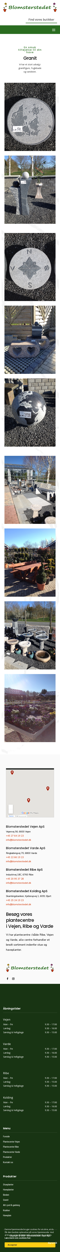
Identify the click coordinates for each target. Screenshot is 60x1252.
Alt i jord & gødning (11, 1205)
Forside (6, 1136)
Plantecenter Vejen (11, 1141)
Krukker (6, 1210)
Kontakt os (8, 1162)
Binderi (6, 1194)
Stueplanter (8, 1184)
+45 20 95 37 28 (15, 878)
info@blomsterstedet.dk (18, 839)
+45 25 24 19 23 (15, 900)
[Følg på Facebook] (7, 978)
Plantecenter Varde (11, 1152)
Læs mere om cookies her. (18, 1237)
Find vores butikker (41, 19)
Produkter (7, 1157)
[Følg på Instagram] (13, 978)
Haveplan (7, 1215)
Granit (5, 1200)
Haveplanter (8, 1189)
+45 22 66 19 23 (15, 857)
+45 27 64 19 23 (15, 835)
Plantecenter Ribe (11, 1146)
